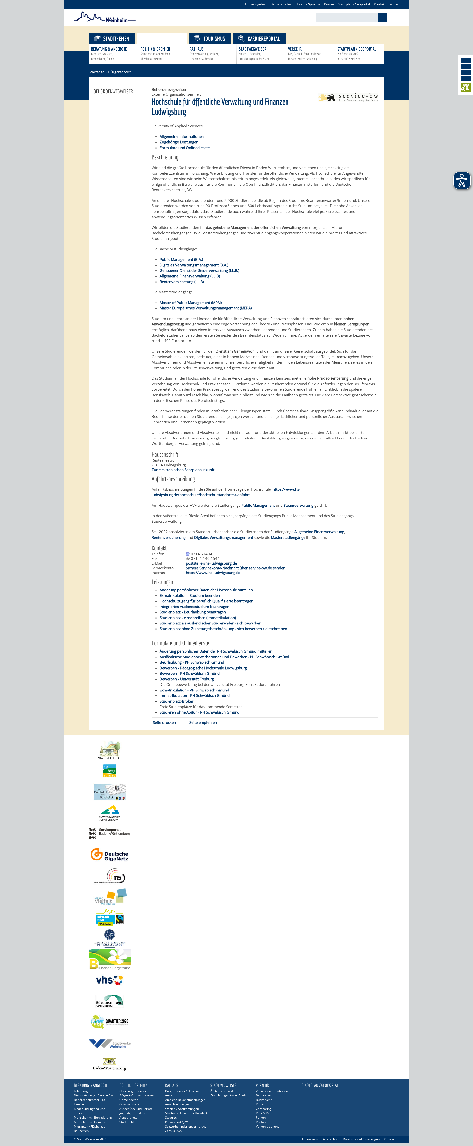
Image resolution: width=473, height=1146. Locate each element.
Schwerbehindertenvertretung (185, 1126)
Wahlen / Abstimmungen (182, 1109)
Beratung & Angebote (109, 53)
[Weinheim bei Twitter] (466, 72)
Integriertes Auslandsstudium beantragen (194, 606)
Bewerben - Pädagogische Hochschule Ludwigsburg (203, 667)
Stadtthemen (116, 38)
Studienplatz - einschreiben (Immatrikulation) (198, 617)
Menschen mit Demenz (90, 1122)
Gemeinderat (128, 1100)
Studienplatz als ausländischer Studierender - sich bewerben (210, 623)
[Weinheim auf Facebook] (466, 60)
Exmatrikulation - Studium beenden (190, 595)
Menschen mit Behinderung (93, 1117)
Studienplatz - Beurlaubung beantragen (193, 611)
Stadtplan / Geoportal (354, 4)
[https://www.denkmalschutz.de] (236, 938)
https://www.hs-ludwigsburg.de (213, 572)
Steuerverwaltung (299, 505)
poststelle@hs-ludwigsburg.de (211, 563)
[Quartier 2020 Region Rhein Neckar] (236, 1022)
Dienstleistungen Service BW (93, 1095)
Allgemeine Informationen (182, 136)
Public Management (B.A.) (181, 259)
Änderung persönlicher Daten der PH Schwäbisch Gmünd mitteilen (216, 651)
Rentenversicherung (169, 537)
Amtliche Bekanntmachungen (185, 1100)
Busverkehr (264, 1100)
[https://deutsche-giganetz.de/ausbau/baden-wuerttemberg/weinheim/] (236, 854)
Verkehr (304, 53)
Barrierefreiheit (282, 4)
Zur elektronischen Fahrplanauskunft (183, 469)
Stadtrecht (126, 1122)
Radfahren (263, 1122)
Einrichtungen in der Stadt (228, 1095)
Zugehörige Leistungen (179, 141)
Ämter (169, 1095)
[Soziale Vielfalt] (236, 896)
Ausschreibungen (177, 1104)
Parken (261, 1117)
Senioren (80, 1113)
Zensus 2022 (174, 1131)
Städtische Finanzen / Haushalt (186, 1113)
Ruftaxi (260, 1104)
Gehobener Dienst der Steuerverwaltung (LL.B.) (199, 270)
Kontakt (380, 4)
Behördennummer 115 (89, 1100)
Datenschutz (330, 1139)
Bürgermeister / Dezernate (183, 1091)
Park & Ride (264, 1113)
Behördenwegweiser (113, 91)
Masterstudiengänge (288, 537)
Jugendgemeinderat (133, 1113)
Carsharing (263, 1109)
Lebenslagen (82, 1091)
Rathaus (204, 53)
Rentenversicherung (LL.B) (182, 281)
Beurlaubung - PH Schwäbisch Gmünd (192, 662)
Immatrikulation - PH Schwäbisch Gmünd (195, 695)
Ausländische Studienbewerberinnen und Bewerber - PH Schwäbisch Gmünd (224, 656)
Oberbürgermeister (132, 1091)
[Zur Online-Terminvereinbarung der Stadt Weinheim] (466, 88)
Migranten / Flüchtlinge (89, 1126)
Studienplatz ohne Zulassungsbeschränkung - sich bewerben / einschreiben (223, 628)
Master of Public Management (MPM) (191, 302)
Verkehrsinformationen (272, 1091)
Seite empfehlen (203, 722)
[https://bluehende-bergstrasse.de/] (236, 959)
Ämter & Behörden (223, 1091)
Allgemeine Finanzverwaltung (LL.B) (190, 275)
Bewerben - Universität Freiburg (187, 678)
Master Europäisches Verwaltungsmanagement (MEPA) (206, 307)
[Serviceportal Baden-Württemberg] (348, 100)
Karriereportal (264, 38)
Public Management (258, 505)
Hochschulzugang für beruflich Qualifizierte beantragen (206, 600)
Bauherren (81, 1131)
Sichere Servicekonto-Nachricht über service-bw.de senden (235, 567)
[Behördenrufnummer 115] (236, 875)
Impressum (310, 1139)
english (395, 4)
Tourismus (214, 38)
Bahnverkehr (265, 1095)
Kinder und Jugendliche (89, 1109)
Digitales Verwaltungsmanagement (223, 537)
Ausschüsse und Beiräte (135, 1109)
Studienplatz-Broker (176, 701)
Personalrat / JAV (176, 1122)
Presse (329, 4)
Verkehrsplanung (267, 1126)
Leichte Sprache (308, 4)
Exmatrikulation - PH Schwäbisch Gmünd (194, 690)
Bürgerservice (166, 38)
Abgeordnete (128, 1117)
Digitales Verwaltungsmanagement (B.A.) (194, 264)
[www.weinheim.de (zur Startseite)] (105, 21)
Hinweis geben (256, 4)
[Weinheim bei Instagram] (466, 66)
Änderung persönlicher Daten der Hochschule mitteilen (206, 589)
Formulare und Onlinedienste (185, 147)
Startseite (96, 71)
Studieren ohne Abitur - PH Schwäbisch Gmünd (199, 712)
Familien (79, 1104)
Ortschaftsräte (129, 1104)
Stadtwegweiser (254, 53)
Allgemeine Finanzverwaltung (319, 531)
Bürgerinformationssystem (137, 1095)
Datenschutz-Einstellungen (361, 1139)
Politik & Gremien (155, 53)
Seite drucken (164, 722)
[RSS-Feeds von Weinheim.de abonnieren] (466, 78)
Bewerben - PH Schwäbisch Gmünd (190, 673)
